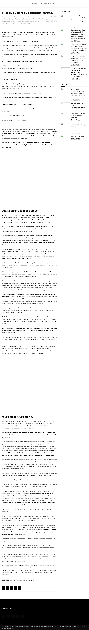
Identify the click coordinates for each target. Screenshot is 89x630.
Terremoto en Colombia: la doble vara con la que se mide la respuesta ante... (78, 93)
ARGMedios (74, 40)
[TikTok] (13, 616)
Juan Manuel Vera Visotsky (78, 107)
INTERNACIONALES (46, 3)
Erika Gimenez (75, 64)
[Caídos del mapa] (65, 139)
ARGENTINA (35, 3)
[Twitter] (7, 588)
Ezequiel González (76, 119)
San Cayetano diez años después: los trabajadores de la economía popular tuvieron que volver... (78, 34)
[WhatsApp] (11, 588)
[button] (85, 3)
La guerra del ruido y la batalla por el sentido (78, 116)
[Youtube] (22, 616)
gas (11, 580)
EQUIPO (55, 3)
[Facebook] (3, 588)
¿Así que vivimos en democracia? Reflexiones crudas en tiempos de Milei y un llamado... (79, 72)
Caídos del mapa (77, 136)
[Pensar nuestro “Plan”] (65, 106)
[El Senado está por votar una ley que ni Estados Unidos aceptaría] (65, 59)
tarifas (25, 580)
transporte (31, 580)
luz (14, 580)
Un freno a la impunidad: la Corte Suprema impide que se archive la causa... (78, 20)
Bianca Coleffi (7, 26)
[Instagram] (8, 616)
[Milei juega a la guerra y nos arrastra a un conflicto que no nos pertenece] (65, 127)
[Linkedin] (15, 588)
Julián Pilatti (74, 26)
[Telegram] (19, 588)
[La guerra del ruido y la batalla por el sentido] (65, 117)
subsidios (19, 580)
